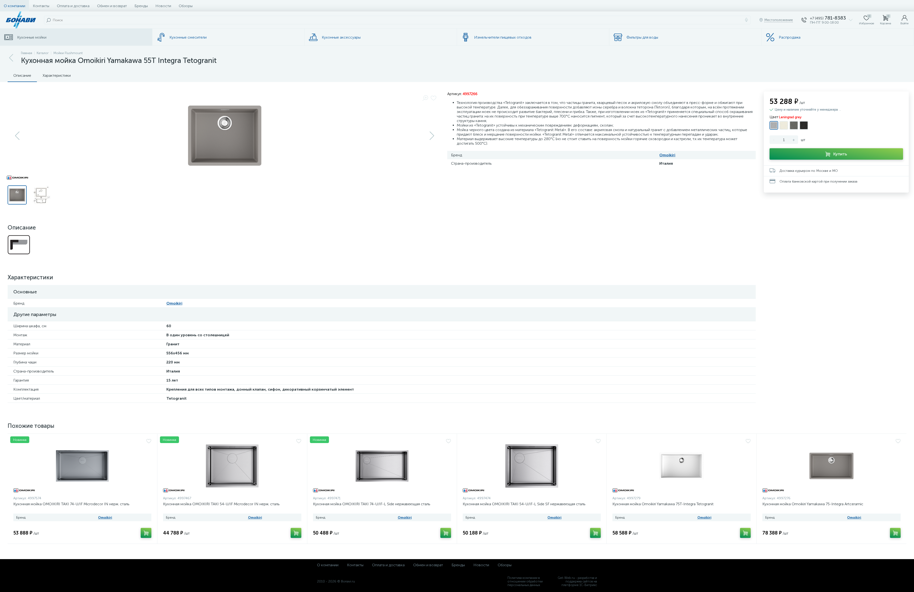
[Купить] (146, 533)
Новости (163, 6)
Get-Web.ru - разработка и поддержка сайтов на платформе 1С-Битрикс (577, 581)
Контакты (41, 6)
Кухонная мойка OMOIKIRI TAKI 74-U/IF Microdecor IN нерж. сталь (71, 504)
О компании (14, 6)
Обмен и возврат (112, 6)
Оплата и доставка (73, 6)
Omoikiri (667, 155)
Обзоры (186, 6)
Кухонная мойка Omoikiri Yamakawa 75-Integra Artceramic (812, 504)
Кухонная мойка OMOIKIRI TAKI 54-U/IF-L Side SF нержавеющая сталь (524, 504)
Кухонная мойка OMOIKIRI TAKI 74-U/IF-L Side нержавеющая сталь (371, 504)
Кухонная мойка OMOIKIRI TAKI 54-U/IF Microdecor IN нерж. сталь (221, 504)
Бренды (141, 6)
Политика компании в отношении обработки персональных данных (525, 581)
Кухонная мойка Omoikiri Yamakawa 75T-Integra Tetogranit (663, 504)
